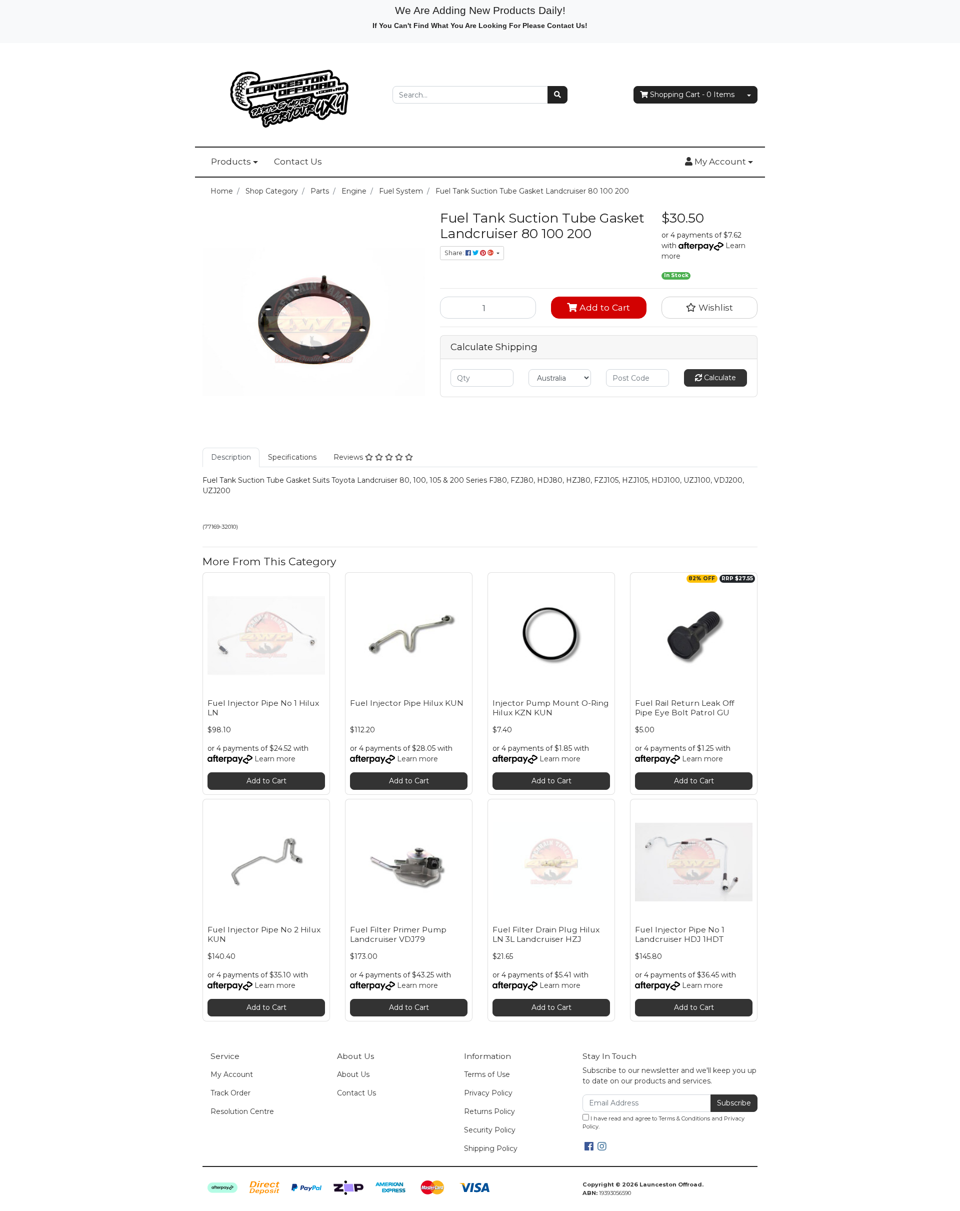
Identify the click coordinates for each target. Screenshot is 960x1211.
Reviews (349, 457)
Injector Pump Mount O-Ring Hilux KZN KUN (550, 707)
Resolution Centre (242, 1111)
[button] (719, 162)
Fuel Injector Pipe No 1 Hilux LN (263, 707)
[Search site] (558, 95)
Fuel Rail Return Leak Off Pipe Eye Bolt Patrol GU (684, 707)
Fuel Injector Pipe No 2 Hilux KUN (264, 934)
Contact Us (298, 162)
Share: (455, 253)
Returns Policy (489, 1111)
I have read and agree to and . (663, 1122)
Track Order (230, 1092)
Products (231, 162)
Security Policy (490, 1129)
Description (231, 457)
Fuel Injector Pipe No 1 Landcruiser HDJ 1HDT (679, 934)
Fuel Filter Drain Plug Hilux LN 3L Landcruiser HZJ (546, 934)
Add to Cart (603, 307)
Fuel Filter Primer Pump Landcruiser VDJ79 (398, 934)
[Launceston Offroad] (290, 94)
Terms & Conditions (684, 1118)
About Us (353, 1074)
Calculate (719, 377)
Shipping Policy (491, 1148)
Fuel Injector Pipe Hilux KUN (407, 703)
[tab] (231, 457)
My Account (231, 1074)
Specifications (292, 457)
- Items (692, 94)
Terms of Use (487, 1074)
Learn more (275, 758)
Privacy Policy (488, 1092)
